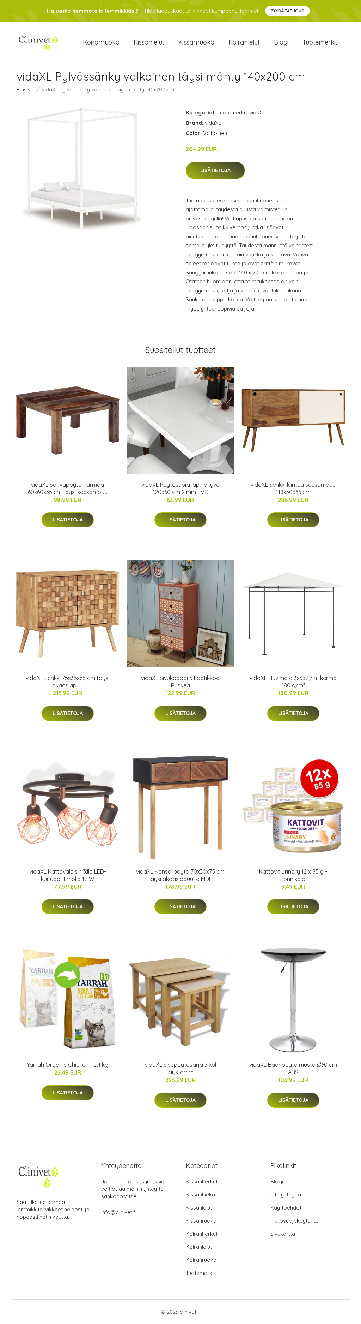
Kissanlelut (149, 42)
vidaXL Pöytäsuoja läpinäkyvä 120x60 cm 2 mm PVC (180, 488)
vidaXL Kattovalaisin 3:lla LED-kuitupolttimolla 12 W (67, 875)
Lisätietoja (215, 170)
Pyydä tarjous (287, 10)
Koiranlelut (244, 42)
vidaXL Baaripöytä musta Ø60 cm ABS (293, 1068)
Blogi (281, 42)
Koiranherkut (202, 1233)
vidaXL (257, 112)
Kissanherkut (202, 1181)
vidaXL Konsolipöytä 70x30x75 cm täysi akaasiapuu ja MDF (180, 875)
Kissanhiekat (201, 1194)
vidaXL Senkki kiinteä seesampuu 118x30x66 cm (293, 488)
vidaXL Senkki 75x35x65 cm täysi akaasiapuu (67, 681)
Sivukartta (282, 1233)
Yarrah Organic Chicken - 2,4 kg (67, 1064)
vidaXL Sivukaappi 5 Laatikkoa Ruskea (180, 681)
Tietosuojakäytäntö (294, 1220)
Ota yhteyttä (285, 1194)
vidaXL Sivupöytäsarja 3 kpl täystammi (180, 1068)
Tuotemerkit (319, 42)
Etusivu (25, 89)
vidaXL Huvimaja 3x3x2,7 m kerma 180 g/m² (293, 681)
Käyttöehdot (285, 1207)
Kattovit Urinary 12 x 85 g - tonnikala (293, 875)
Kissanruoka (196, 42)
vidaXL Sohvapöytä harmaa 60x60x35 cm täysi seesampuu (68, 488)
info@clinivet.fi (118, 1212)
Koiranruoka (101, 42)
